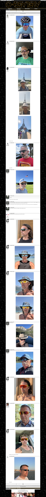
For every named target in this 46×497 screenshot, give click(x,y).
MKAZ (7, 216)
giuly (7, 70)
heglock (7, 325)
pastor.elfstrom (7, 406)
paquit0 (7, 222)
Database (10, 8)
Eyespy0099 (7, 43)
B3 (7, 210)
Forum (36, 8)
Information (27, 8)
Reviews (18, 8)
